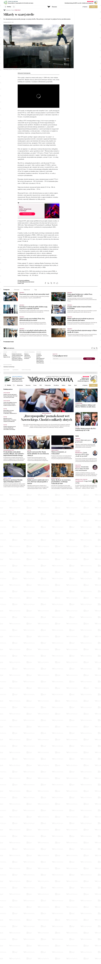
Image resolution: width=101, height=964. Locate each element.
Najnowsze (27, 289)
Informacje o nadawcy (17, 358)
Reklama (26, 354)
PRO (41, 385)
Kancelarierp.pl (39, 360)
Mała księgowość (40, 358)
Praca (12, 10)
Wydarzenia (20, 385)
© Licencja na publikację (24, 280)
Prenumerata (27, 357)
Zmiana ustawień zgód (17, 355)
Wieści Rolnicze (40, 361)
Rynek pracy (18, 10)
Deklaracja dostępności (17, 360)
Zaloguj (93, 6)
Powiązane (6, 289)
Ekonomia (54, 7)
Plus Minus (56, 385)
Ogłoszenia (27, 355)
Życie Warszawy (40, 362)
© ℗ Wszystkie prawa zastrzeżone (26, 281)
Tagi (35, 289)
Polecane (16, 289)
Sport (75, 385)
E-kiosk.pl (38, 354)
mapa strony (6, 369)
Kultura (63, 385)
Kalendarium (15, 369)
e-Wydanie (84, 6)
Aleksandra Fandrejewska (24, 73)
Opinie (77, 436)
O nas (4, 354)
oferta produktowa (26, 369)
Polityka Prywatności (17, 354)
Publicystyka (48, 385)
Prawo (35, 385)
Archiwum (26, 358)
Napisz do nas (6, 357)
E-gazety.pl (39, 355)
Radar (69, 385)
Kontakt (5, 355)
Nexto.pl (38, 357)
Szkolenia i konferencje (8, 366)
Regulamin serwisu (16, 357)
